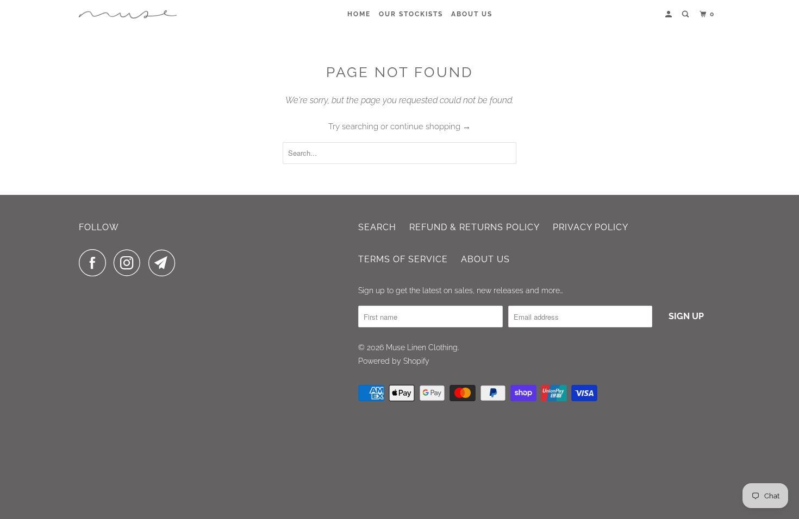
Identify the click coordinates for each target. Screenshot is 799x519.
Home (359, 14)
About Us (471, 14)
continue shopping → (430, 126)
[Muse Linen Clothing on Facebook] (95, 262)
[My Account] (669, 14)
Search (377, 227)
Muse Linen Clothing (422, 347)
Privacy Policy (590, 227)
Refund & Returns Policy (474, 227)
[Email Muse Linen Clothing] (164, 262)
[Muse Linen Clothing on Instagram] (130, 262)
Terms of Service (403, 259)
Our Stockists (411, 14)
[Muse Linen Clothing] (128, 14)
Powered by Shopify (393, 361)
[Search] (686, 14)
